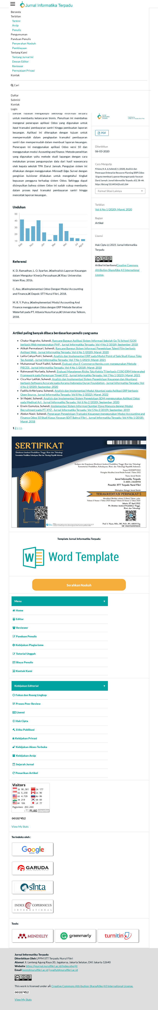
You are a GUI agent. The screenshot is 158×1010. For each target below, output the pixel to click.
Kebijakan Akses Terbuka (31, 747)
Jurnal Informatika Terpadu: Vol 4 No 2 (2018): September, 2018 (100, 344)
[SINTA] (33, 894)
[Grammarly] (75, 942)
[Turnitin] (118, 942)
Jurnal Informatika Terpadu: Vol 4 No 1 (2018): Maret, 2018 (66, 367)
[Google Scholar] (33, 856)
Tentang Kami (19, 52)
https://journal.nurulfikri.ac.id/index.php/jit (51, 966)
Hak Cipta (22, 721)
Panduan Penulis (21, 39)
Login (14, 109)
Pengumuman (19, 34)
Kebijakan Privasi (26, 738)
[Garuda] (33, 875)
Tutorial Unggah (26, 653)
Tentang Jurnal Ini (22, 57)
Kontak (15, 75)
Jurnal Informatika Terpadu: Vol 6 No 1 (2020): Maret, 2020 (73, 352)
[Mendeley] (33, 942)
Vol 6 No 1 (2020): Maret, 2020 (113, 209)
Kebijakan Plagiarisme (30, 645)
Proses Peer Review (28, 703)
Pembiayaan (19, 48)
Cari (16, 85)
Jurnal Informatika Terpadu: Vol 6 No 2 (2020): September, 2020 (81, 402)
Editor (20, 619)
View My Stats (20, 826)
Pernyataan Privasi (23, 70)
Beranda (16, 11)
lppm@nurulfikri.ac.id (35, 970)
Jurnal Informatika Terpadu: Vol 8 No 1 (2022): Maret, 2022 (73, 394)
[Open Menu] (13, 4)
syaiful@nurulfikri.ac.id (64, 970)
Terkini (16, 21)
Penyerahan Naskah (24, 43)
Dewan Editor (20, 61)
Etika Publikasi (25, 729)
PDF (103, 132)
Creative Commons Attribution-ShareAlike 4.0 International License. (92, 986)
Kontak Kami (24, 671)
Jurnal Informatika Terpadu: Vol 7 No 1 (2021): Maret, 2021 (70, 359)
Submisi (15, 99)
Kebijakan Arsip (26, 755)
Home (19, 610)
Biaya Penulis (24, 662)
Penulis (16, 30)
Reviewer (17, 66)
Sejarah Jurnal (25, 764)
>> (20, 428)
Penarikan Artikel (27, 773)
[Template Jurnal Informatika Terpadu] (79, 570)
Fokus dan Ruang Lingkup (31, 695)
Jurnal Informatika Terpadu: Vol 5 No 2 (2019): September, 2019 (92, 410)
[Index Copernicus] (33, 913)
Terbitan (16, 16)
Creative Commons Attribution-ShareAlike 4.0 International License (117, 270)
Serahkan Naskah (79, 585)
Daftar (15, 95)
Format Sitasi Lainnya (110, 191)
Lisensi (20, 712)
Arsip (15, 25)
